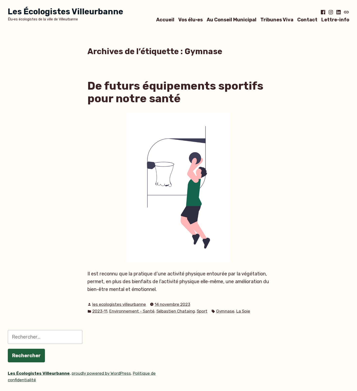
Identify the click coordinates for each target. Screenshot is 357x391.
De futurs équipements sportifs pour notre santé (175, 92)
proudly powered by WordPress (101, 373)
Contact (307, 19)
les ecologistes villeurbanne (119, 304)
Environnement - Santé (131, 311)
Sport (202, 311)
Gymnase (225, 311)
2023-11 (99, 311)
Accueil (165, 19)
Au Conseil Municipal (231, 19)
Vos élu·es (190, 19)
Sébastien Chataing (175, 311)
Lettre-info (335, 19)
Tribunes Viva (276, 19)
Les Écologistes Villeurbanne (65, 11)
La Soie (243, 311)
